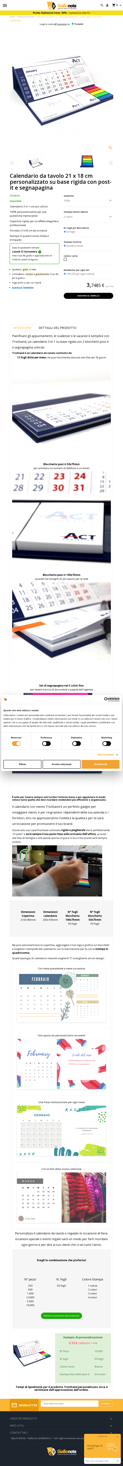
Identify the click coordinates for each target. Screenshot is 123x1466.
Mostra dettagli (106, 754)
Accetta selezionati (61, 764)
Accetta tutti (100, 764)
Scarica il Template (22, 287)
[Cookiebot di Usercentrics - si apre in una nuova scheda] (106, 699)
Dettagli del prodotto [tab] (57, 328)
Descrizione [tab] (22, 328)
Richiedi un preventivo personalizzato (62, 1315)
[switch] (46, 743)
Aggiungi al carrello (88, 295)
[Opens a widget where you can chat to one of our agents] (102, 1449)
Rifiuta (22, 764)
